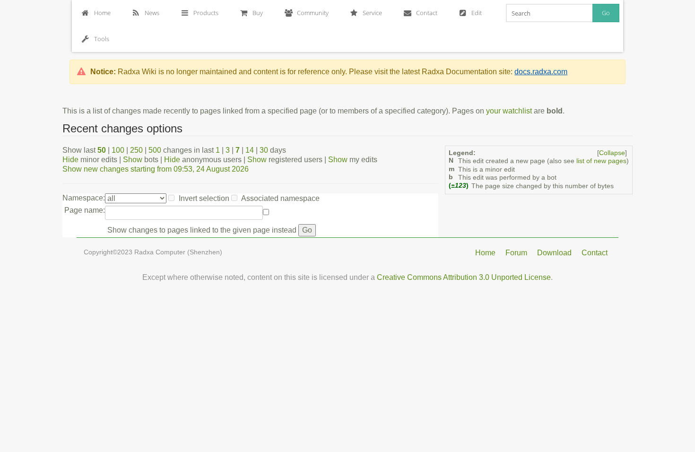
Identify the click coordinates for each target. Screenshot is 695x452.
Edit (476, 13)
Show (132, 160)
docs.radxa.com (540, 72)
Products (205, 13)
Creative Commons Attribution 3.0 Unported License (464, 277)
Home (102, 13)
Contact (426, 13)
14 (249, 150)
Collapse (612, 152)
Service (372, 13)
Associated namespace (280, 198)
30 (264, 150)
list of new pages (601, 161)
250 (136, 150)
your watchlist (509, 111)
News (152, 13)
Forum (516, 253)
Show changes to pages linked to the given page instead (201, 230)
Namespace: (83, 198)
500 (154, 150)
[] (612, 152)
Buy (257, 13)
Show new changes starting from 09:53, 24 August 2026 (155, 169)
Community (313, 13)
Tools (101, 39)
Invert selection (204, 198)
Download (554, 253)
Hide (70, 160)
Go (606, 13)
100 (118, 150)
